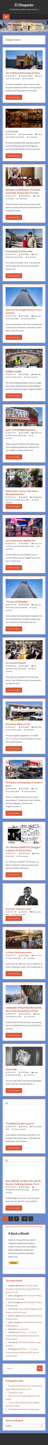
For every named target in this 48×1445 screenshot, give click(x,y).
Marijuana (13, 1075)
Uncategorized (37, 497)
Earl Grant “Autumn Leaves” (19, 908)
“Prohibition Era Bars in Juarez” (20, 1123)
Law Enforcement (11, 1016)
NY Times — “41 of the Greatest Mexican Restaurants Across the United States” (22, 1336)
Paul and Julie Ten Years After (19, 251)
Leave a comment (29, 318)
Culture (15, 435)
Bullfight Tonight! (14, 371)
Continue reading (13, 97)
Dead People (11, 1069)
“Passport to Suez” (15, 1392)
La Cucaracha (12, 131)
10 (24, 1218)
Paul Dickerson (26, 1014)
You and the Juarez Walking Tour (20, 540)
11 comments (30, 958)
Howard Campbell (27, 76)
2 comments (33, 137)
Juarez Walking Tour (23, 546)
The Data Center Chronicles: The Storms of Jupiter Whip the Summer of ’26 (23, 1289)
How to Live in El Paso (13, 500)
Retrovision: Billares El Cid (18, 724)
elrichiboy (24, 497)
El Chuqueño (24, 5)
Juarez (18, 78)
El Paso (14, 668)
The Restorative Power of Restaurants (23, 1409)
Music (34, 912)
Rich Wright (25, 254)
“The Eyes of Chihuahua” (17, 601)
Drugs (7, 1075)
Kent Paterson (26, 196)
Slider (22, 137)
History (12, 791)
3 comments (23, 198)
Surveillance (23, 607)
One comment (29, 78)
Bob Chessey (25, 853)
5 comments (30, 730)
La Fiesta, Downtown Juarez (18, 952)
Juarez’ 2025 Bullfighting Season (20, 429)
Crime (7, 198)
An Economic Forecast (16, 662)
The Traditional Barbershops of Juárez (23, 72)
